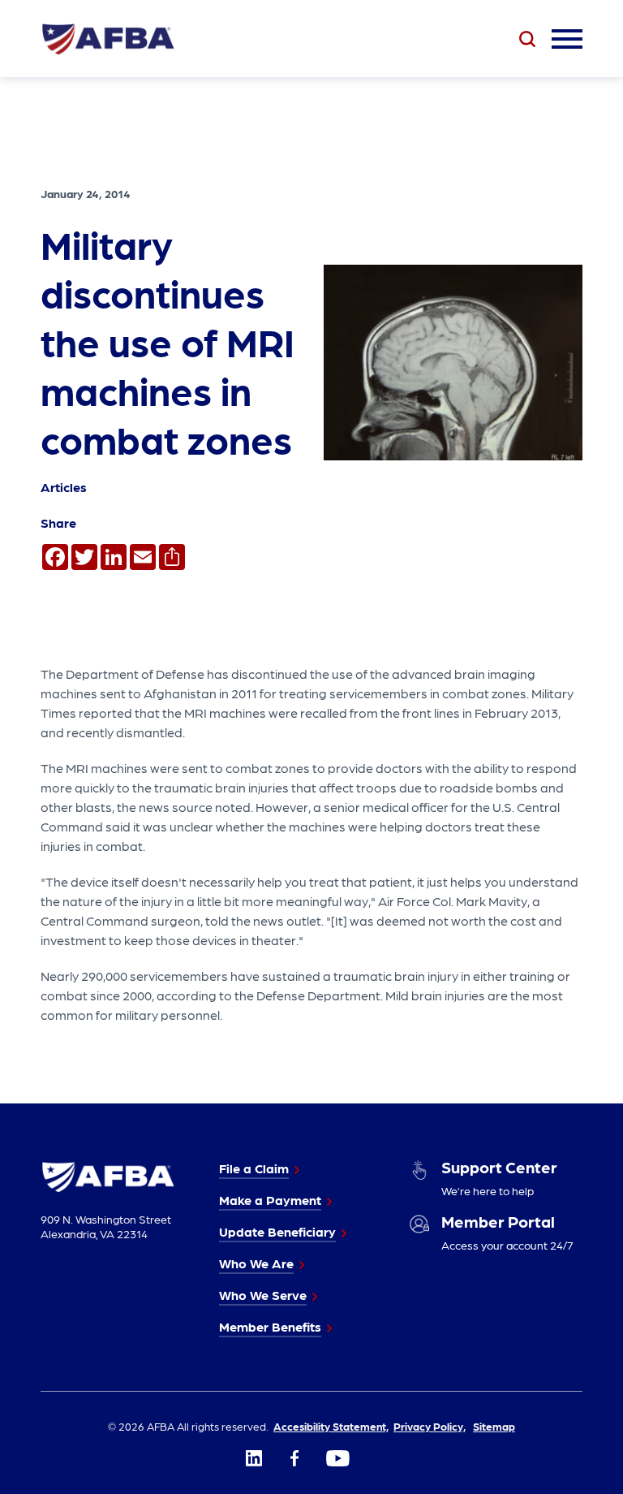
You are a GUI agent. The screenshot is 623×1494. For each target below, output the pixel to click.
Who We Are (256, 1263)
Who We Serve (263, 1294)
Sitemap (494, 1425)
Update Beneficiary (277, 1231)
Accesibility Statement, (331, 1425)
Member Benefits (270, 1326)
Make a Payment (270, 1199)
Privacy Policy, (429, 1425)
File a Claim (254, 1168)
